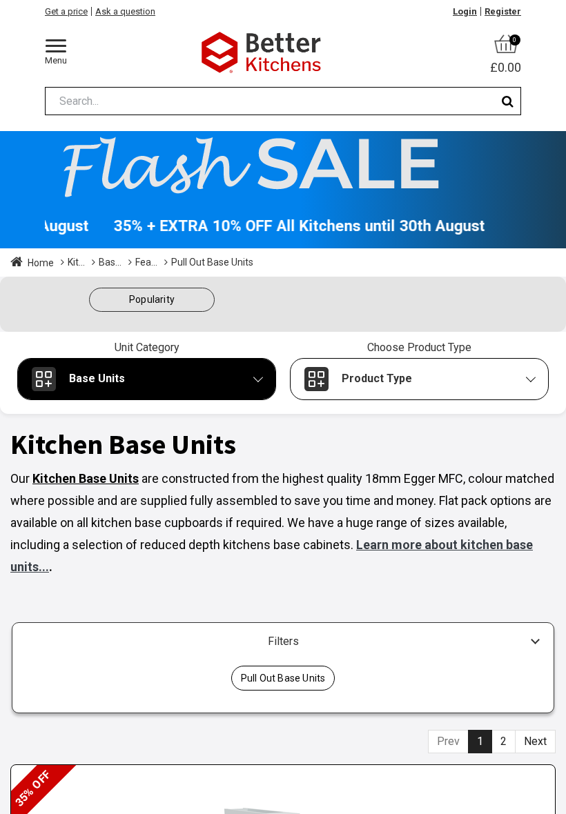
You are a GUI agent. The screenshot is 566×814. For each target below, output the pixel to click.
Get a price (66, 11)
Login (465, 11)
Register (503, 11)
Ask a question (125, 11)
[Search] (507, 101)
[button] (152, 300)
